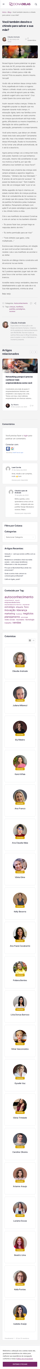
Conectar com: (12, 444)
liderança (22, 610)
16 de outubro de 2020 (19, 407)
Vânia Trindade (20, 1118)
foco (26, 607)
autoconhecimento (19, 597)
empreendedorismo (12, 602)
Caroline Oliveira (20, 1152)
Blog (9, 12)
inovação (10, 610)
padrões (12, 309)
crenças (12, 307)
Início (4, 12)
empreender (26, 604)
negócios (28, 613)
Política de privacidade (24, 1359)
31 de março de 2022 (19, 470)
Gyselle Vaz (20, 1083)
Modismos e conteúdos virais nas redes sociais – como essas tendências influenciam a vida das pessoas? (18, 562)
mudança (19, 614)
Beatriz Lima (20, 1255)
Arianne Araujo (20, 1186)
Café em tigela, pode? (12, 579)
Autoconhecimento (21, 303)
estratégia (10, 607)
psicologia (24, 617)
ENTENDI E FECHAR (20, 1364)
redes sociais (10, 620)
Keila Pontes (20, 1289)
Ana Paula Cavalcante (20, 946)
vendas (16, 622)
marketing (10, 613)
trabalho (8, 623)
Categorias (10, 531)
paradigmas (20, 309)
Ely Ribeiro (15, 405)
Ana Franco (20, 808)
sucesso (12, 311)
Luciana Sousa (20, 1221)
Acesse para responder (20, 480)
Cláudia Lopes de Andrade (21, 492)
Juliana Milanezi (20, 705)
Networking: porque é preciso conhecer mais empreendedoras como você (19, 380)
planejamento (12, 616)
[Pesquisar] (36, 4)
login (26, 435)
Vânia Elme (20, 877)
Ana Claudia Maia (20, 843)
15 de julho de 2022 (21, 495)
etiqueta (19, 607)
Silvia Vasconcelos (20, 1049)
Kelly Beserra (20, 911)
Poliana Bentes (20, 980)
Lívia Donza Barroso (20, 1014)
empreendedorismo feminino (13, 604)
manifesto (19, 307)
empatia (17, 600)
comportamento (9, 600)
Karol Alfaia (20, 774)
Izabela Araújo (20, 1324)
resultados (20, 620)
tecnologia (29, 619)
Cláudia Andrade (14, 37)
